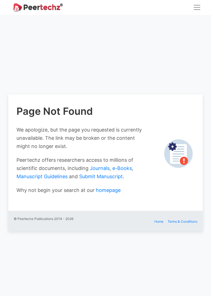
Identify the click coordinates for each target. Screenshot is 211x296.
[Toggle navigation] (197, 7)
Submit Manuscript (101, 176)
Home (158, 221)
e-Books (122, 168)
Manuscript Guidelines (42, 176)
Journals (100, 168)
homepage (108, 190)
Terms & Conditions (182, 221)
